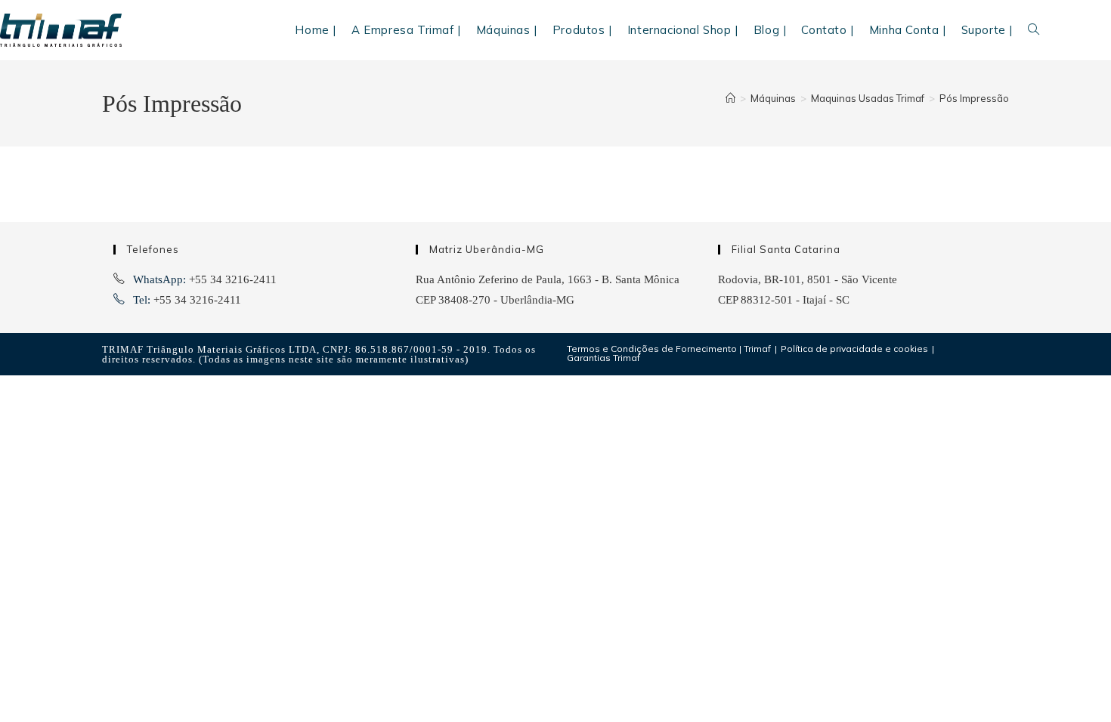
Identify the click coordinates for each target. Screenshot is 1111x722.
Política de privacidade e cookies (854, 348)
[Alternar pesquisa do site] (1033, 30)
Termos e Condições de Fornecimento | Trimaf (669, 348)
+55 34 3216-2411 (233, 279)
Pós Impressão (974, 98)
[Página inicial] (730, 98)
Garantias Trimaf (603, 357)
